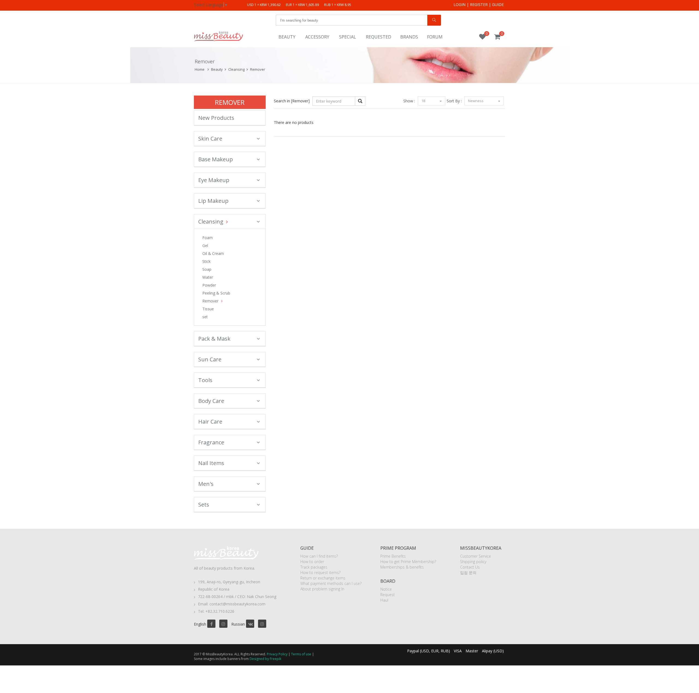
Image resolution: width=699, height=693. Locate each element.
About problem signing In (322, 588)
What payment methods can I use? (331, 583)
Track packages (313, 567)
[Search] (434, 20)
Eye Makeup (213, 180)
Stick (206, 261)
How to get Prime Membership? (408, 561)
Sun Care (209, 359)
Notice (386, 589)
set (205, 316)
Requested (378, 37)
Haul (384, 600)
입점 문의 (468, 572)
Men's (206, 483)
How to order (312, 561)
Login (460, 4)
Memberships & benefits (402, 567)
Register (479, 4)
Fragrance (211, 442)
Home (200, 69)
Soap (206, 269)
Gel (205, 245)
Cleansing (236, 69)
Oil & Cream (213, 253)
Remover (257, 69)
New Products (216, 117)
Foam (207, 237)
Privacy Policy (277, 654)
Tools (205, 380)
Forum (435, 37)
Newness (476, 100)
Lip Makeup (213, 200)
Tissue (208, 308)
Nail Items (211, 463)
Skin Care (210, 138)
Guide (498, 4)
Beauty (287, 37)
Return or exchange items (322, 578)
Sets (203, 504)
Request (387, 594)
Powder (209, 285)
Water (207, 277)
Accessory (317, 37)
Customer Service (475, 556)
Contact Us (470, 567)
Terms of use (301, 654)
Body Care (211, 401)
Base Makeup (215, 159)
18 (423, 100)
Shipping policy (473, 561)
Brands (409, 37)
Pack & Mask (214, 338)
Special (347, 37)
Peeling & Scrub (216, 293)
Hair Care (210, 421)
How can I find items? (319, 556)
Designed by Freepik (265, 658)
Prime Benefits (393, 556)
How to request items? (320, 572)
